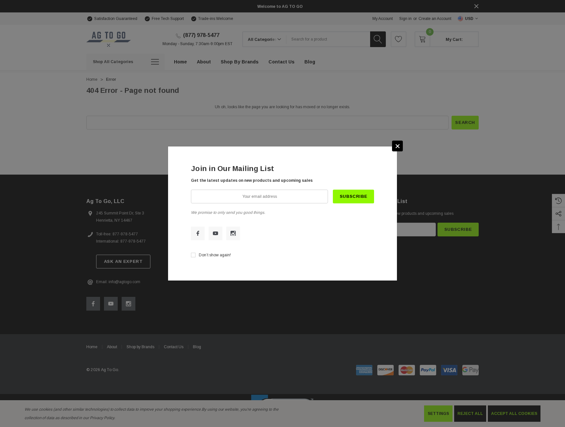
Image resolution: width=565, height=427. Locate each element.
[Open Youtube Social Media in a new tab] (215, 233)
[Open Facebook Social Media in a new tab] (198, 233)
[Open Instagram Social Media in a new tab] (233, 233)
